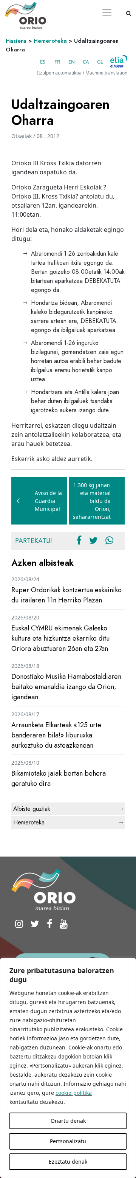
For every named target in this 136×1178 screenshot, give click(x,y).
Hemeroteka (50, 41)
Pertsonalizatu (68, 1141)
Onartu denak (68, 1120)
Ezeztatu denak (68, 1161)
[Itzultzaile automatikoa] (119, 61)
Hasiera (16, 41)
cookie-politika (74, 1092)
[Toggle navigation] (107, 13)
